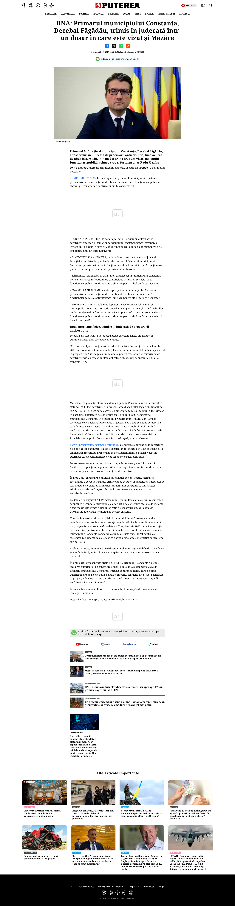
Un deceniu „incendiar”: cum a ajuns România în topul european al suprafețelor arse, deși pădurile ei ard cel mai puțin (125, 703)
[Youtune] (45, 5)
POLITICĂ (84, 13)
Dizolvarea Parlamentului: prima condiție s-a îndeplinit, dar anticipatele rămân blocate (42, 813)
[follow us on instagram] (106, 644)
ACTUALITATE (68, 13)
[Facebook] (24, 5)
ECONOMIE (113, 13)
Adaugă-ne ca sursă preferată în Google (120, 58)
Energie (173, 807)
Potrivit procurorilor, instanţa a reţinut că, (94, 444)
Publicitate (148, 886)
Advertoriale (30, 853)
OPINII (137, 13)
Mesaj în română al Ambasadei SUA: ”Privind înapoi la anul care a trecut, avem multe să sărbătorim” (121, 672)
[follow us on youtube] (82, 644)
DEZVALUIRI (51, 13)
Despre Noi (134, 886)
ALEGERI (76, 807)
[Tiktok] (38, 5)
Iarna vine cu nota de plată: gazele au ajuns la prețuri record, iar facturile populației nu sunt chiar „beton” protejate (190, 814)
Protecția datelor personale (111, 886)
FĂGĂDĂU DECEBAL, (83, 178)
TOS (73, 886)
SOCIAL (126, 13)
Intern (140, 52)
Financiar (98, 13)
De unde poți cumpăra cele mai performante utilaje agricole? (41, 857)
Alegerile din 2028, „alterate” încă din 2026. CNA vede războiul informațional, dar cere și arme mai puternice (93, 814)
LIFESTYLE (184, 13)
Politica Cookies (86, 886)
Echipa (161, 886)
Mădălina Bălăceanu (125, 52)
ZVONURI (149, 13)
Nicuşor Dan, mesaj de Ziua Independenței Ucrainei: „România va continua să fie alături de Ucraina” (142, 813)
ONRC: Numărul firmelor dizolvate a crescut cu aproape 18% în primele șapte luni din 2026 (124, 688)
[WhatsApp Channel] (52, 5)
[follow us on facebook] (129, 644)
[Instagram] (31, 5)
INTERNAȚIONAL (166, 13)
